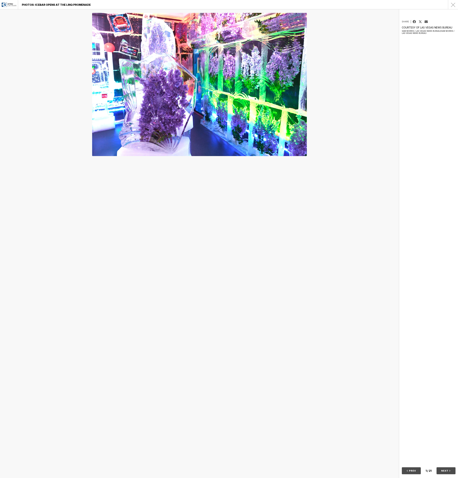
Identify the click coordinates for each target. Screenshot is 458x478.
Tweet (422, 21)
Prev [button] (412, 470)
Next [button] (445, 470)
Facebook (416, 21)
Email (427, 21)
